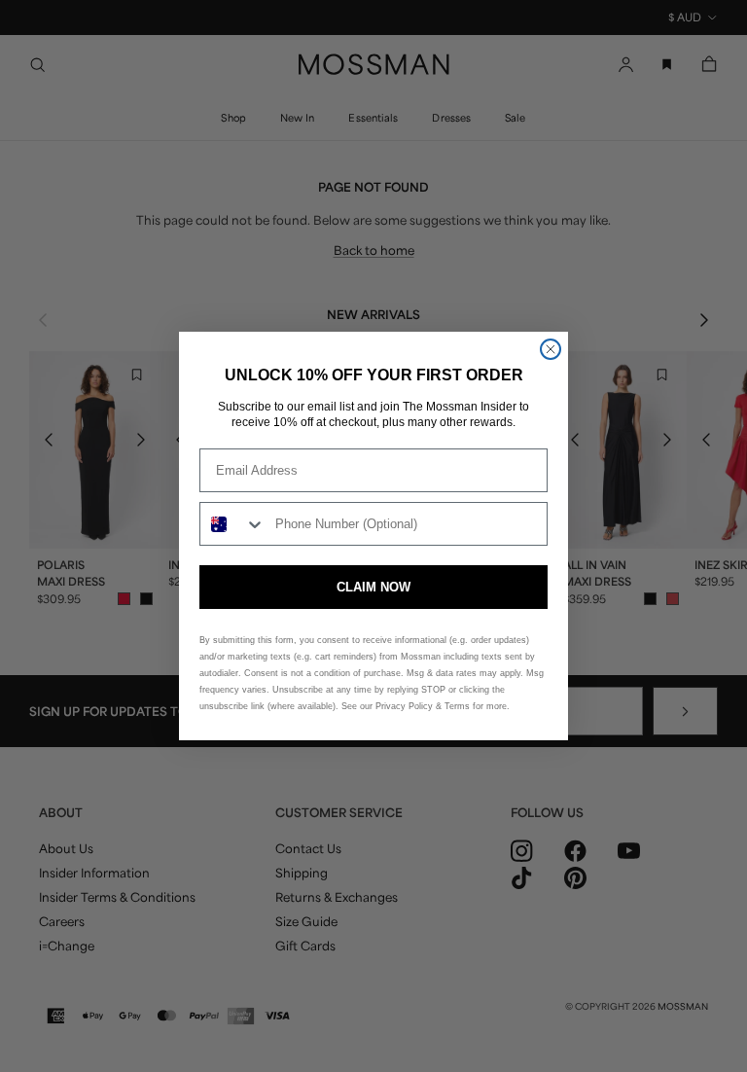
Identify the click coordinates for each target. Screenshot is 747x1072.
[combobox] (233, 524)
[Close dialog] (550, 349)
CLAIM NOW (373, 587)
